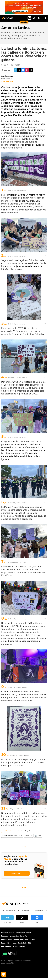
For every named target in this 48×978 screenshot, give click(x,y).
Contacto (23, 936)
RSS (29, 943)
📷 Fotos (38, 836)
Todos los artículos (7, 82)
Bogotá (27, 831)
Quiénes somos (7, 932)
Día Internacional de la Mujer (12, 836)
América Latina (7, 831)
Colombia (28, 836)
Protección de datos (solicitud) (14, 943)
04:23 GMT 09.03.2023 (10, 65)
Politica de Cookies (27, 939)
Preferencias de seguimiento (13, 946)
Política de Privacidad (10, 939)
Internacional (24, 911)
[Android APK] (9, 953)
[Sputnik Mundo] (7, 19)
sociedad (19, 831)
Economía (38, 911)
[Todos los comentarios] (3, 974)
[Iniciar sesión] (33, 18)
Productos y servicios (10, 936)
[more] (45, 190)
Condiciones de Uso (23, 932)
